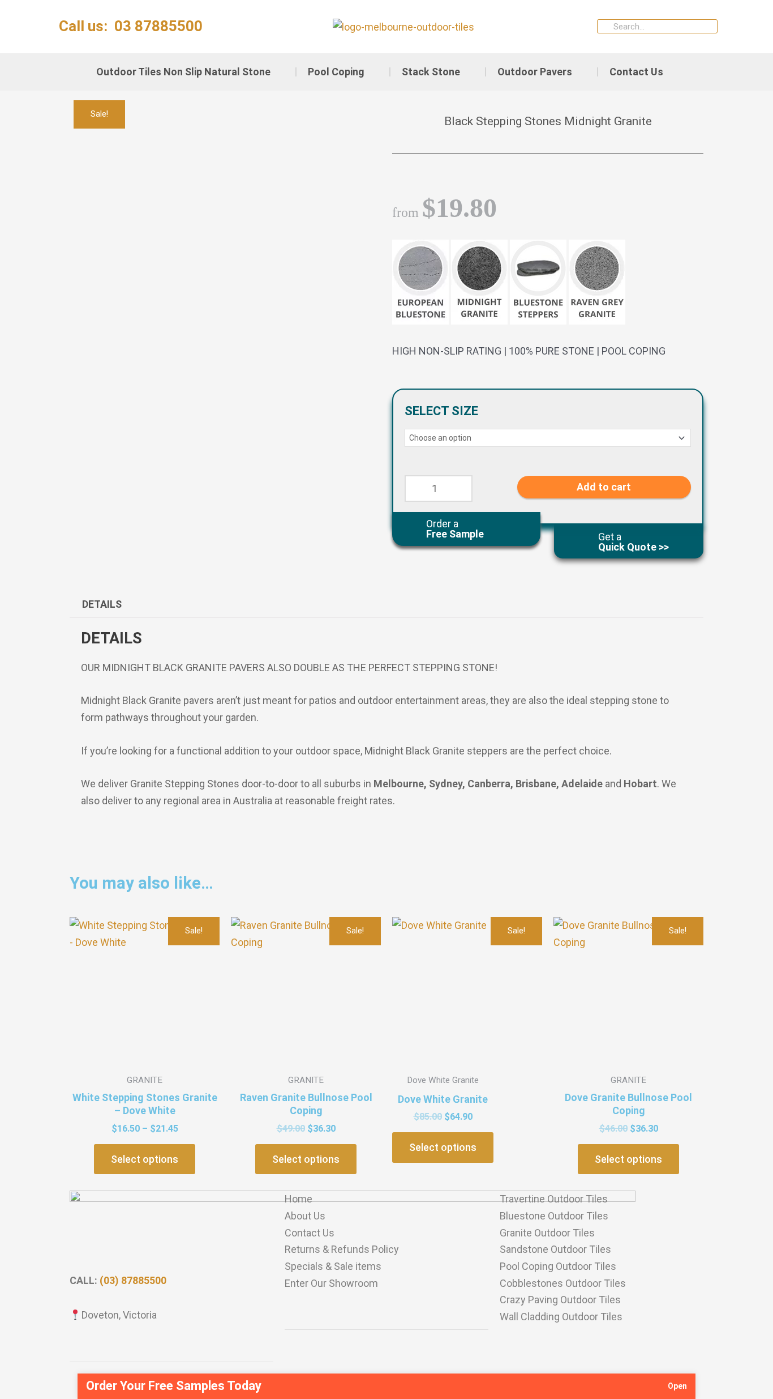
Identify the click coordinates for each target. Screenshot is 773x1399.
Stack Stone (431, 72)
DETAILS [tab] (102, 604)
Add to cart (604, 486)
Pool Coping (336, 72)
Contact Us (636, 72)
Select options (144, 1159)
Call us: (131, 26)
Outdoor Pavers (534, 72)
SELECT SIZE (441, 411)
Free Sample (455, 528)
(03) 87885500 (133, 1280)
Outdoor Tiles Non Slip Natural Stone (183, 72)
